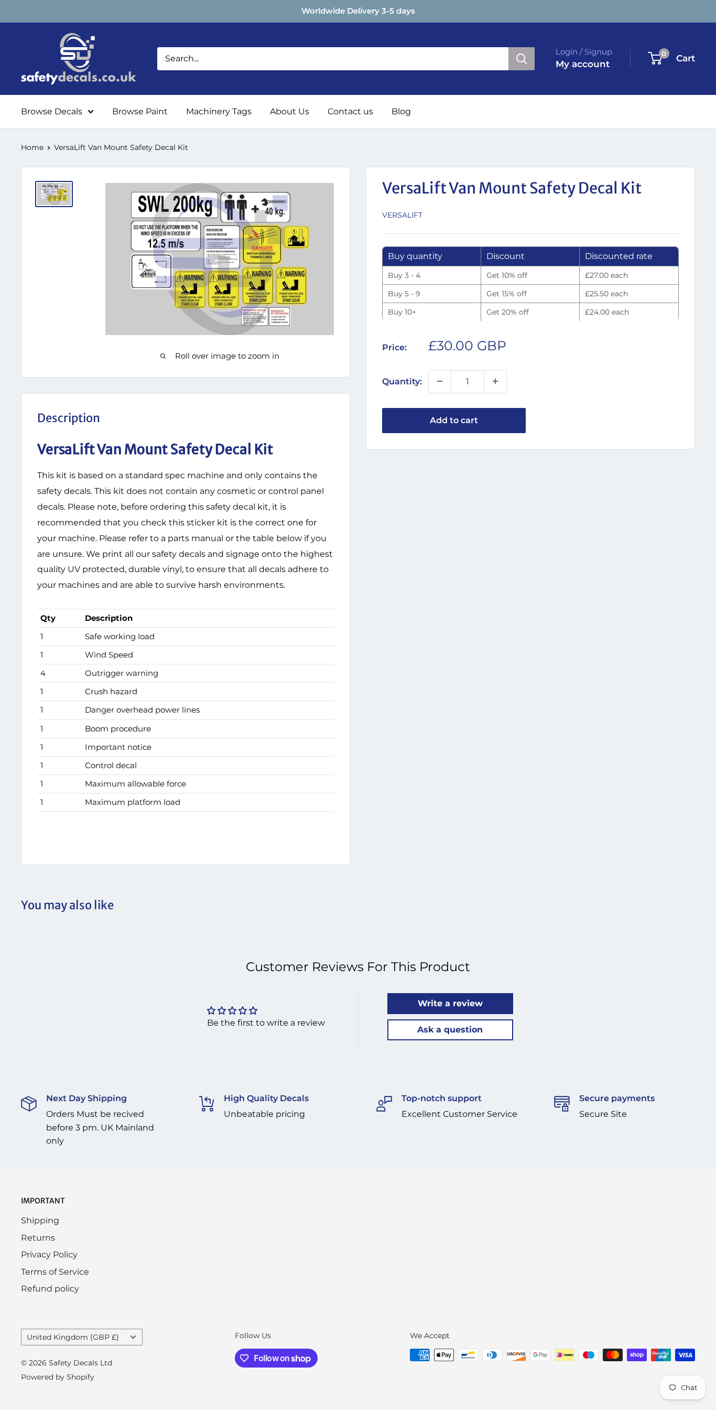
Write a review (450, 1003)
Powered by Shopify (57, 1377)
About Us (289, 111)
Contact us (350, 111)
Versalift (402, 214)
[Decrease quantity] (440, 381)
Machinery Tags (219, 111)
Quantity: (402, 381)
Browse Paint (140, 111)
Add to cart (454, 420)
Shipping (40, 1220)
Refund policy (50, 1289)
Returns (38, 1238)
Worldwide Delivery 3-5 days (358, 11)
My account (583, 64)
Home (32, 147)
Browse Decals (51, 111)
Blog (401, 111)
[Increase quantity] (495, 381)
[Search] (521, 58)
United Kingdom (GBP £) (73, 1337)
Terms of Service (55, 1272)
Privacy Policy (49, 1255)
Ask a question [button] (450, 1030)
